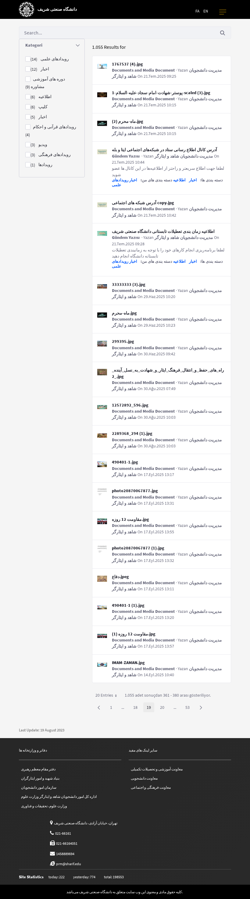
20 (164, 708)
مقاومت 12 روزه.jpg (130, 519)
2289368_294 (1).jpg (132, 433)
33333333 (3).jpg (128, 284)
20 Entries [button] (108, 696)
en (205, 11)
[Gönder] (222, 32)
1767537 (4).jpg (127, 64)
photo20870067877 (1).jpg (138, 548)
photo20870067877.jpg (135, 490)
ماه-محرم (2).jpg (127, 121)
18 (137, 708)
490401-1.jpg (125, 462)
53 (189, 708)
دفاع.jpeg (120, 576)
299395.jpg (123, 341)
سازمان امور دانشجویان (38, 787)
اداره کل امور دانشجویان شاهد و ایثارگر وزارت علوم (59, 796)
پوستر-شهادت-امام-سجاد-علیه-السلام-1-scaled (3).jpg (161, 92)
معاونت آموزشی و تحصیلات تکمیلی (157, 769)
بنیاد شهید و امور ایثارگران (40, 778)
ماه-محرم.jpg (124, 313)
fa (197, 11)
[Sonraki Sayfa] (200, 707)
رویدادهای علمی (120, 182)
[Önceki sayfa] (98, 707)
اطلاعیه (179, 180)
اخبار (193, 180)
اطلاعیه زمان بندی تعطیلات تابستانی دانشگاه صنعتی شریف (163, 231)
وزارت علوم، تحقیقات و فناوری (44, 806)
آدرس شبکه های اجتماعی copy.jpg (143, 202)
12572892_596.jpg (130, 405)
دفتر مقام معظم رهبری (38, 769)
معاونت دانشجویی (144, 778)
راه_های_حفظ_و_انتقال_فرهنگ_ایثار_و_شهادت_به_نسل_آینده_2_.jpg (168, 373)
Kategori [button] (33, 45)
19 (150, 708)
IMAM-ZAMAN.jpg (128, 662)
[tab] (51, 45)
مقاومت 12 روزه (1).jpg (133, 634)
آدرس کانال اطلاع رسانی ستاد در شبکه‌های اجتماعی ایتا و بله (164, 149)
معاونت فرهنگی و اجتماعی (151, 787)
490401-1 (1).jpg (128, 605)
